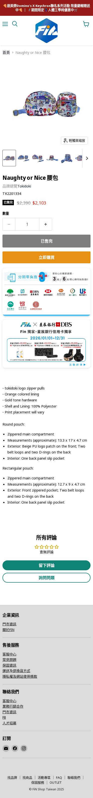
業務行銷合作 (12, 706)
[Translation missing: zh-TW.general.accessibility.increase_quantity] (45, 224)
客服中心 (9, 654)
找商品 (27, 777)
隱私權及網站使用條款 (19, 676)
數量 (5, 213)
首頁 (6, 52)
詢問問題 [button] (47, 577)
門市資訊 (9, 624)
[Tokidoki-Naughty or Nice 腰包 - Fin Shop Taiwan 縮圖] (9, 158)
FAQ (59, 777)
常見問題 (9, 659)
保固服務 (37, 782)
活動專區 (44, 777)
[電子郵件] (5, 748)
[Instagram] (23, 748)
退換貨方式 (21, 670)
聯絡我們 (73, 777)
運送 (5, 670)
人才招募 (9, 723)
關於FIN (8, 629)
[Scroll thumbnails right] (86, 158)
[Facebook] (14, 748)
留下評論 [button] (47, 565)
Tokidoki (24, 186)
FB (4, 717)
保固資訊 (9, 665)
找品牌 (12, 777)
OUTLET (56, 782)
